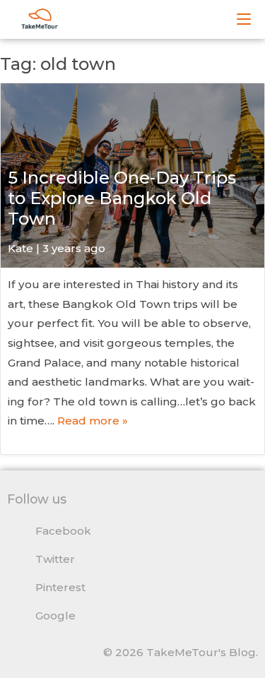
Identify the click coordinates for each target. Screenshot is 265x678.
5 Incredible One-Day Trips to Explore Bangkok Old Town (122, 198)
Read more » (92, 420)
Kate (20, 248)
